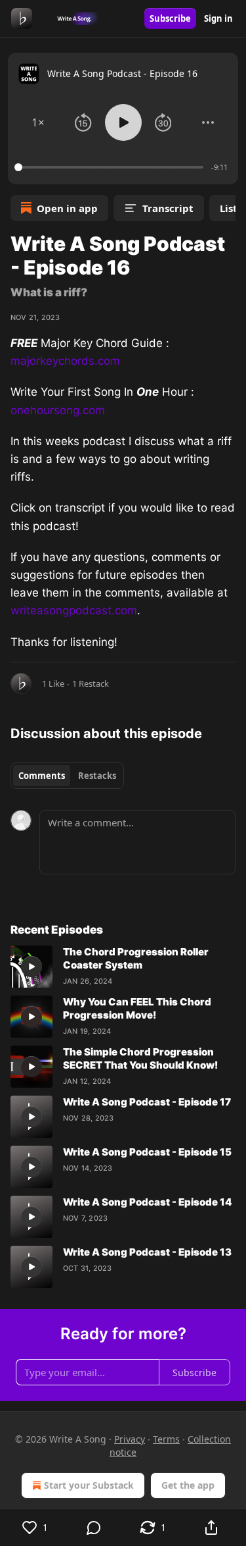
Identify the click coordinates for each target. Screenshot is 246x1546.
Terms (166, 1439)
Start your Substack (89, 1485)
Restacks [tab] (97, 776)
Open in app (67, 208)
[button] (38, 122)
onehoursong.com (57, 410)
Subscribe (170, 18)
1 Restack (90, 683)
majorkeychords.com (65, 360)
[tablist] (67, 775)
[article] (123, 967)
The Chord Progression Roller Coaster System (136, 958)
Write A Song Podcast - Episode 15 (147, 1152)
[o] (31, 966)
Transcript (168, 208)
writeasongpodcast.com (73, 610)
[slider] (110, 167)
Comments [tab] (41, 776)
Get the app (188, 1485)
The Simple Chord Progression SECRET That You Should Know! (140, 1058)
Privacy (129, 1439)
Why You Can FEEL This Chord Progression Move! (137, 1008)
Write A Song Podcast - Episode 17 (147, 1102)
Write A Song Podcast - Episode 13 (147, 1252)
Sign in (218, 18)
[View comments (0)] (94, 1527)
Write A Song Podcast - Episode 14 (147, 1202)
